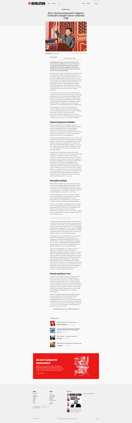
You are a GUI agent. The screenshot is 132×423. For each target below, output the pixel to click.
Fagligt (34, 399)
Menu (49, 3)
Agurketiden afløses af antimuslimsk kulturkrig (66, 322)
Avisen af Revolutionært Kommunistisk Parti (67, 418)
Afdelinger (51, 397)
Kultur (34, 400)
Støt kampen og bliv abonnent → (89, 393)
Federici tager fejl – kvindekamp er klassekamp (67, 336)
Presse (51, 403)
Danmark (34, 395)
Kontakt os (51, 402)
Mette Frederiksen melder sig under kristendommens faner (69, 343)
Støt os (98, 0)
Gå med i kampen (41, 372)
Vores (51, 396)
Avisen (34, 391)
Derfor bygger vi (52, 395)
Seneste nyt (35, 393)
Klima (34, 401)
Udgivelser (51, 399)
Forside (51, 393)
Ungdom (34, 397)
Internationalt (65, 9)
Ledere (34, 403)
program (53, 396)
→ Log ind (94, 0)
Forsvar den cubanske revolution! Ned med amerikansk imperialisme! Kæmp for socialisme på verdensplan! (68, 329)
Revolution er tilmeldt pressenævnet (45, 407)
